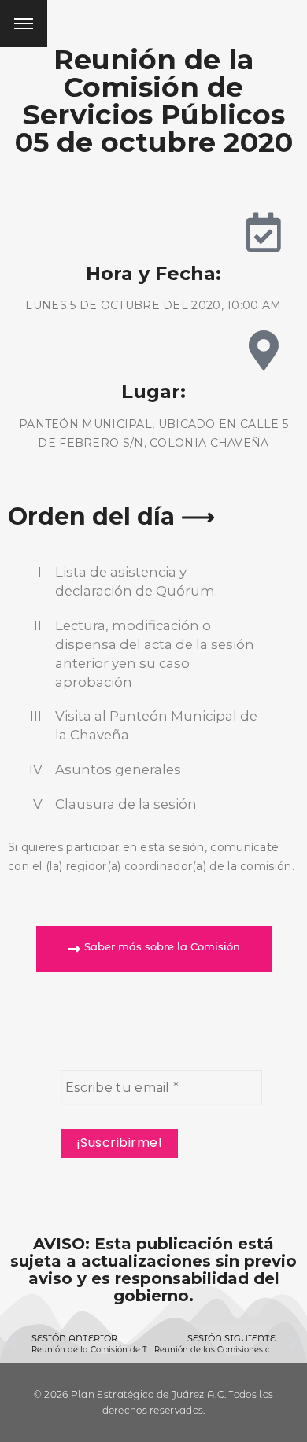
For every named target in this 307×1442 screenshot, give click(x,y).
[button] (154, 949)
